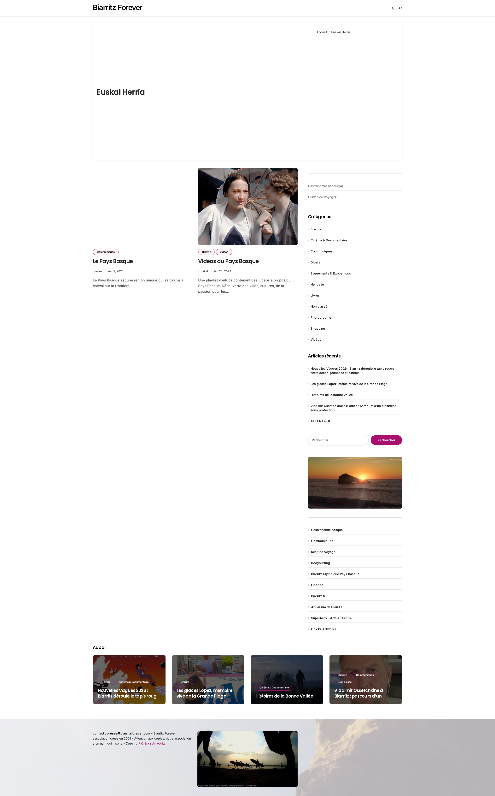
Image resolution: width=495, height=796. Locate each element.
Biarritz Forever (117, 7)
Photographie (321, 317)
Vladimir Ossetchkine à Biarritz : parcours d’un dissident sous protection (353, 408)
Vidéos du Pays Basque (228, 261)
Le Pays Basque (113, 261)
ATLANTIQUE (321, 421)
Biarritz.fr (318, 596)
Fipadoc (317, 585)
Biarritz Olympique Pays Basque (335, 574)
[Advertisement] (356, 94)
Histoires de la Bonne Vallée (332, 395)
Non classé (319, 306)
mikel (98, 271)
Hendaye (317, 284)
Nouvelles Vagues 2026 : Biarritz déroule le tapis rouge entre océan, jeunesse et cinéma (352, 371)
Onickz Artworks (323, 629)
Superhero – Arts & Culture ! (332, 618)
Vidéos (224, 251)
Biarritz (206, 251)
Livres (315, 295)
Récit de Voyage (323, 552)
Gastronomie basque (327, 530)
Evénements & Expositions (331, 273)
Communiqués (106, 251)
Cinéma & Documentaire (329, 240)
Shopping (318, 328)
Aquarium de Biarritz (326, 607)
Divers (315, 262)
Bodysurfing (320, 563)
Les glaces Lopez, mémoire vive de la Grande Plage (349, 384)
